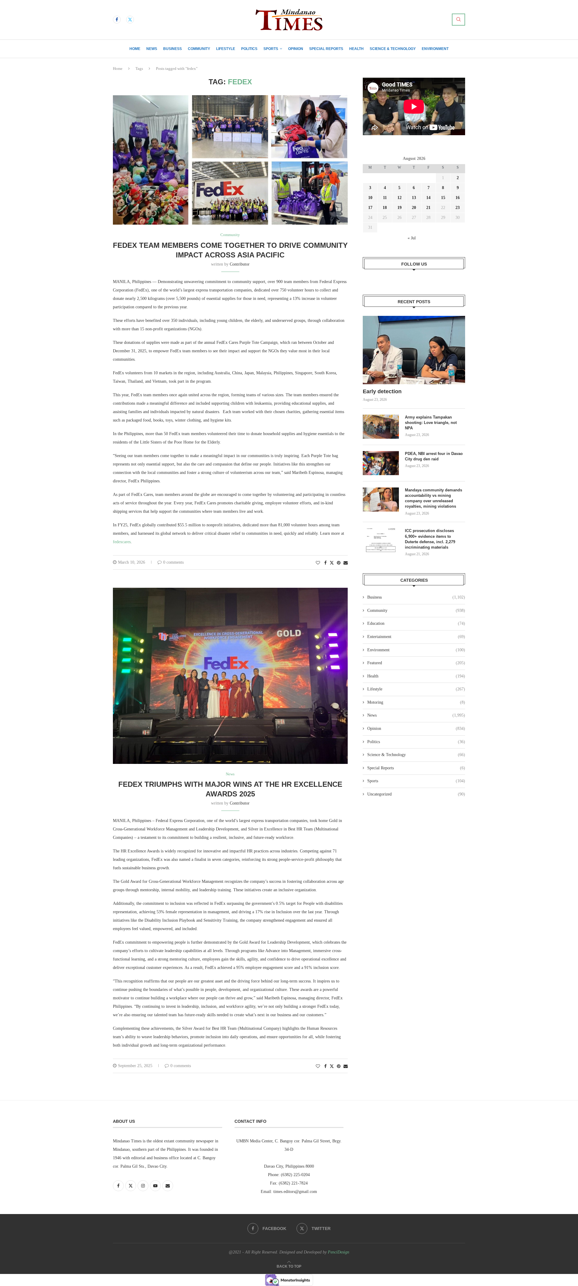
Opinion (295, 49)
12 (399, 197)
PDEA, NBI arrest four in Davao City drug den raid (434, 456)
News (151, 49)
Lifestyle (225, 49)
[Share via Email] (345, 563)
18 (385, 207)
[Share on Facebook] (325, 563)
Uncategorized (416, 794)
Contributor (240, 264)
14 (428, 197)
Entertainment (416, 636)
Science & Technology (393, 49)
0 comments (173, 562)
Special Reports (326, 49)
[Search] (458, 20)
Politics (249, 49)
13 (414, 197)
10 (370, 197)
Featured (416, 663)
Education (416, 623)
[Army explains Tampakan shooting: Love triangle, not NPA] (381, 427)
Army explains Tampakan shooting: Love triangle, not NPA (431, 422)
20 (414, 207)
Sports (270, 49)
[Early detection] (414, 350)
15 (443, 197)
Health (356, 49)
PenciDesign (338, 1252)
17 (370, 207)
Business (172, 49)
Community (199, 49)
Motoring (416, 702)
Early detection (383, 391)
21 (428, 207)
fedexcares (122, 542)
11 (385, 197)
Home (134, 49)
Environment (435, 49)
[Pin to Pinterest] (338, 563)
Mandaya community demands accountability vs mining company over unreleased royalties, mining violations (433, 498)
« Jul (412, 238)
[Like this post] (318, 563)
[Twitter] (130, 19)
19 (399, 207)
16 (457, 197)
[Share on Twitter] (332, 562)
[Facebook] (117, 19)
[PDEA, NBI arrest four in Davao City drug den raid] (381, 463)
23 (457, 207)
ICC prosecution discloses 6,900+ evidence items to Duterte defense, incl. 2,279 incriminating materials (430, 539)
